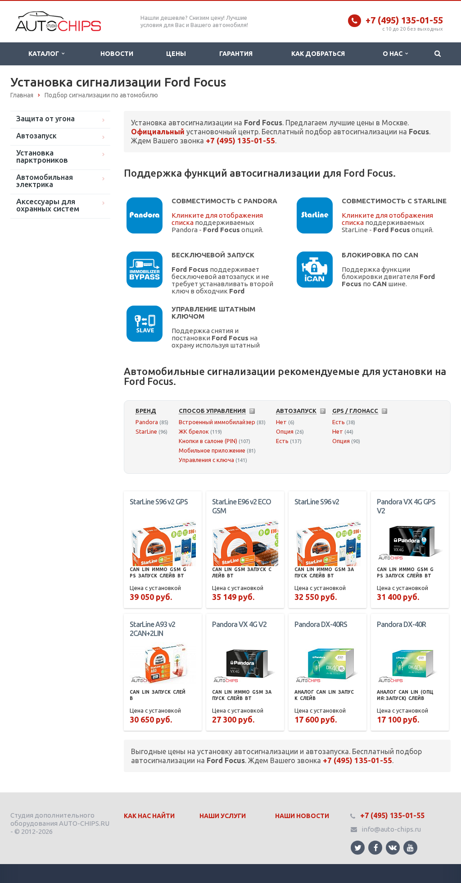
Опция (285, 431)
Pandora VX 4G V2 (239, 624)
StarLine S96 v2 (316, 502)
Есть (282, 441)
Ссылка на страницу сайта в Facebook (375, 848)
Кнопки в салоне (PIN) (208, 441)
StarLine (146, 431)
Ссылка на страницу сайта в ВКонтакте (393, 848)
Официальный (158, 132)
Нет (281, 422)
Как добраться (318, 53)
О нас (394, 53)
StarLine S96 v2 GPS (159, 502)
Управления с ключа (206, 460)
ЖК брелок (194, 431)
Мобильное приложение (212, 450)
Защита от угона (45, 118)
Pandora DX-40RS (320, 624)
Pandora (147, 422)
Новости (116, 53)
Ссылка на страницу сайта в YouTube (410, 848)
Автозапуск (36, 136)
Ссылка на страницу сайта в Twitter (358, 848)
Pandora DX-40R (401, 624)
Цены (176, 53)
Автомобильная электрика (44, 180)
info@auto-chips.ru (391, 829)
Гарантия (236, 53)
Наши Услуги (222, 815)
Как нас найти (149, 815)
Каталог (45, 53)
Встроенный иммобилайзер (217, 422)
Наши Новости (302, 815)
